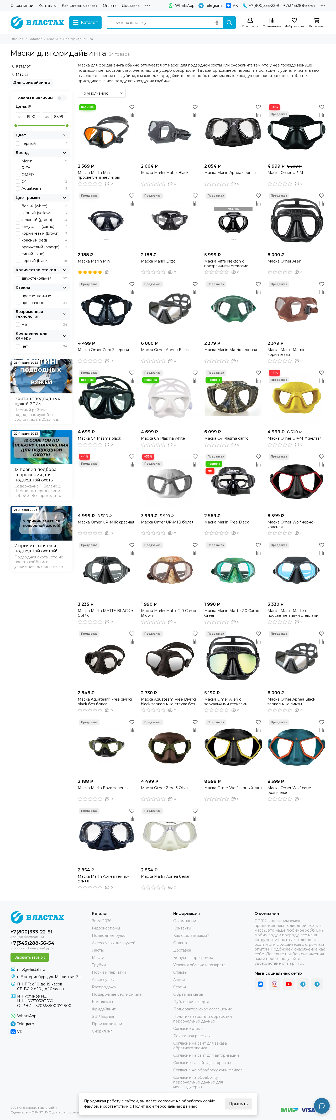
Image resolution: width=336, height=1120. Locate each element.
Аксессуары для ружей (113, 943)
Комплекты (102, 1001)
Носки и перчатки (109, 972)
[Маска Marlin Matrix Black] (170, 132)
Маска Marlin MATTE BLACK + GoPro (106, 613)
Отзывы (180, 972)
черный (44, 143)
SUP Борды (103, 1016)
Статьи (179, 987)
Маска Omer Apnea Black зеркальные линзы (291, 701)
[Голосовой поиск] (216, 22)
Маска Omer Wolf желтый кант (233, 787)
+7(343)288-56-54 (299, 5)
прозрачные (44, 302)
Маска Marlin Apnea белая (165, 876)
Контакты (47, 5)
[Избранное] (132, 107)
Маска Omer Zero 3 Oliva (164, 787)
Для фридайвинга (31, 82)
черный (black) (44, 260)
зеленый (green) (44, 219)
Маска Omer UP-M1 (286, 172)
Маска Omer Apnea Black (165, 349)
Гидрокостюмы (106, 928)
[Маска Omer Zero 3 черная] (107, 309)
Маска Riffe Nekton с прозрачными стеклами (226, 263)
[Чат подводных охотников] (317, 984)
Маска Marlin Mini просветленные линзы (99, 175)
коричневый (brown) (44, 233)
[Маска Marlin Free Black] (233, 482)
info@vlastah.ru (31, 969)
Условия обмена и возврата (199, 965)
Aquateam (44, 188)
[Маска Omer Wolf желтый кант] (233, 747)
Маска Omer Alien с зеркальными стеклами (226, 701)
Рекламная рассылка (193, 1036)
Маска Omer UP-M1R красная (106, 522)
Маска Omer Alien (284, 261)
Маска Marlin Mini (94, 261)
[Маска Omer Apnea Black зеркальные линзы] (296, 659)
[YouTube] (289, 984)
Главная (17, 39)
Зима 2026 (101, 920)
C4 (44, 181)
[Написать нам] (322, 1106)
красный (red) (44, 240)
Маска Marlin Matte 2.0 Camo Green (231, 613)
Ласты (98, 950)
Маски (52, 39)
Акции (179, 979)
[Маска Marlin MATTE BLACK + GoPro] (107, 570)
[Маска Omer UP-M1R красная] (107, 482)
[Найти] (229, 22)
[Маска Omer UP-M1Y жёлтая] (296, 398)
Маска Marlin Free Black (226, 522)
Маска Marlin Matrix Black (164, 172)
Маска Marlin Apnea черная (230, 172)
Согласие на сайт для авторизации (206, 1055)
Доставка (131, 5)
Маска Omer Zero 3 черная (103, 349)
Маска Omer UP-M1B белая (167, 522)
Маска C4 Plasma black (99, 438)
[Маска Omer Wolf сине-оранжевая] (296, 747)
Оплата (110, 5)
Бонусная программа (193, 957)
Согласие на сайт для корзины (202, 1062)
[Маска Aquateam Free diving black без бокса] (107, 659)
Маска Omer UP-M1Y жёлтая (294, 438)
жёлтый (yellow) (44, 212)
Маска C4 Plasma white (163, 438)
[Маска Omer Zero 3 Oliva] (170, 747)
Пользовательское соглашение (202, 1009)
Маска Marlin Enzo (158, 261)
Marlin (44, 161)
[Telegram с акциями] (303, 984)
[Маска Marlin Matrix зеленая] (233, 309)
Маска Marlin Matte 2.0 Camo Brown (168, 613)
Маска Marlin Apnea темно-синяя (103, 878)
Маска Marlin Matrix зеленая (230, 349)
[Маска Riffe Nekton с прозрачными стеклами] (233, 221)
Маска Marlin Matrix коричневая (285, 352)
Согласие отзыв (188, 1028)
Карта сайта (47, 1107)
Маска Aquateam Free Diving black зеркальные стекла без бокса (168, 701)
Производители (107, 1023)
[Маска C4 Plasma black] (107, 398)
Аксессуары (103, 979)
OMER (44, 174)
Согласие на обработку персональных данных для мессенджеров (198, 1082)
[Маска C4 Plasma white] (170, 398)
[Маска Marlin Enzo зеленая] (107, 747)
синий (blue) (44, 253)
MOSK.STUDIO (40, 1112)
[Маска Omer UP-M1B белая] (170, 482)
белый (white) (44, 206)
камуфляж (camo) (44, 226)
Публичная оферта (191, 1001)
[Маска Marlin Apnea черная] (233, 132)
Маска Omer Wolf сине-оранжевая (289, 790)
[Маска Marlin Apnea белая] (170, 836)
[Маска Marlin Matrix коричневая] (296, 309)
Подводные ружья (109, 935)
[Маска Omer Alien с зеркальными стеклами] (233, 659)
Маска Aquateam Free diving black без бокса (105, 701)
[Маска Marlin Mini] (107, 221)
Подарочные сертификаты (117, 994)
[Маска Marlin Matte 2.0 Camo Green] (233, 570)
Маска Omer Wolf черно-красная (291, 524)
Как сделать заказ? (80, 5)
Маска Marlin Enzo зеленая (103, 787)
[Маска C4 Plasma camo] (233, 398)
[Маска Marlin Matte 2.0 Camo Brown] (170, 570)
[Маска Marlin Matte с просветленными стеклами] (296, 570)
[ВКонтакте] (260, 984)
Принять (238, 1103)
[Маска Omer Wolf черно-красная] (296, 482)
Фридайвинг (104, 1009)
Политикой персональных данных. (165, 1106)
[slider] (15, 125)
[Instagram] (274, 984)
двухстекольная (44, 278)
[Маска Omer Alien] (296, 221)
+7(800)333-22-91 (265, 5)
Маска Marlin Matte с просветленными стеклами (292, 613)
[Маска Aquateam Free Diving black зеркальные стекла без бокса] (170, 659)
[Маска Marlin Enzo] (170, 221)
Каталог (35, 39)
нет (44, 346)
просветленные (44, 296)
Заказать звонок (29, 957)
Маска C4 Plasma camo (226, 438)
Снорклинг (102, 1031)
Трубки (99, 965)
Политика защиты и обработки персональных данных (202, 1019)
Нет (44, 324)
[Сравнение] (132, 115)
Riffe (44, 168)
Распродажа (104, 987)
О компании (21, 5)
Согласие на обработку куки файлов (208, 1070)
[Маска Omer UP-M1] (296, 132)
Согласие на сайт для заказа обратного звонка (200, 1045)
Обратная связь (188, 994)
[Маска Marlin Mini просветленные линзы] (107, 132)
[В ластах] (37, 22)
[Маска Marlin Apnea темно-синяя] (107, 836)
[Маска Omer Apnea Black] (170, 309)
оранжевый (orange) (44, 247)
